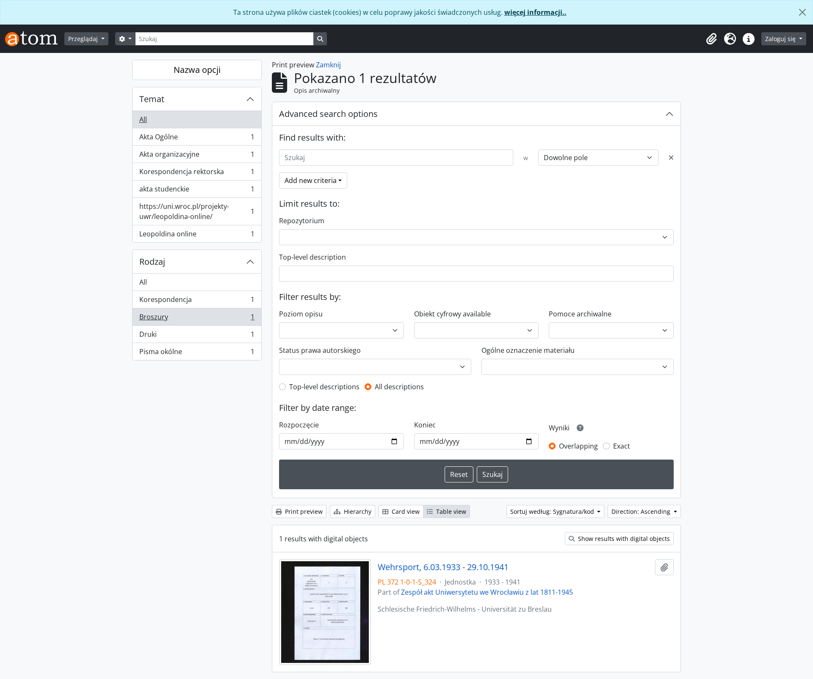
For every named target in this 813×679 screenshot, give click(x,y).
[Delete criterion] (671, 157)
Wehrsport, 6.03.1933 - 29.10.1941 (443, 567)
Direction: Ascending (641, 511)
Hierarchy (356, 511)
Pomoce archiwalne (580, 314)
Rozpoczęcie (299, 425)
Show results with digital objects (623, 539)
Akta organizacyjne (196, 156)
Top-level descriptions (324, 386)
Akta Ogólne (196, 139)
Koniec (425, 425)
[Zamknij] (802, 12)
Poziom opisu (301, 314)
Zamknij (328, 64)
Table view (450, 511)
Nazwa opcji (197, 69)
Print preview (303, 511)
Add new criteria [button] (311, 180)
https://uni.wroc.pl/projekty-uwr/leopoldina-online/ (196, 211)
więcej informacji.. (535, 12)
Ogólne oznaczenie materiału (528, 350)
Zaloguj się (781, 39)
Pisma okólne (196, 353)
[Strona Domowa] (34, 39)
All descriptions (399, 386)
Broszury (196, 319)
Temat (151, 99)
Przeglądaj (84, 39)
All (143, 119)
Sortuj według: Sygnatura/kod (553, 511)
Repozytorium (301, 220)
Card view (405, 511)
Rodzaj (152, 261)
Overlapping (578, 446)
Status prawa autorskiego (320, 350)
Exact (621, 446)
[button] (711, 39)
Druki (196, 336)
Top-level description (312, 257)
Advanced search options (328, 113)
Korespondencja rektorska (196, 173)
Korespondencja (196, 301)
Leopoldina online (196, 235)
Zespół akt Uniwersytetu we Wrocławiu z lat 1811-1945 (487, 592)
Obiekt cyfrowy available (452, 314)
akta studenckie (196, 191)
